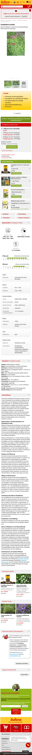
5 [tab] (18, 78)
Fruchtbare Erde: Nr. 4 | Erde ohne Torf (20, 165)
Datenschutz (5, 743)
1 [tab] (11, 78)
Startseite (2, 20)
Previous (2, 578)
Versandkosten (4, 157)
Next (29, 578)
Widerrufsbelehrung (6, 749)
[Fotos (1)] (8, 84)
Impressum (4, 741)
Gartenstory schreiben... (22, 663)
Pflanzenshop (8, 20)
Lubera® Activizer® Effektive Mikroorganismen (19, 178)
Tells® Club (16, 730)
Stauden (14, 20)
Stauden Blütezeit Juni (5, 21)
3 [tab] (15, 78)
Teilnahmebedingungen (15, 655)
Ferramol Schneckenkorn (18, 189)
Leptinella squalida (23, 558)
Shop (5, 730)
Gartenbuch (26, 730)
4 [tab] (16, 78)
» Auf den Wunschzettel (6, 150)
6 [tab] (20, 78)
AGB (3, 745)
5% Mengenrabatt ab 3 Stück (8, 154)
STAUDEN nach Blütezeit (22, 20)
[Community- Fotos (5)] (16, 84)
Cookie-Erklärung (6, 747)
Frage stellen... (25, 674)
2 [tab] (13, 78)
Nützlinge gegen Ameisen (18, 201)
